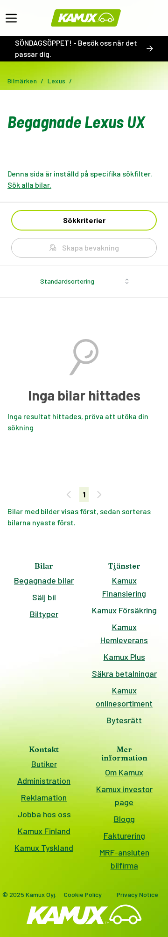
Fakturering (124, 835)
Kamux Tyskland (43, 847)
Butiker (44, 764)
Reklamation (44, 797)
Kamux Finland (44, 831)
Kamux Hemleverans (124, 633)
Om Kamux (124, 772)
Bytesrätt (124, 720)
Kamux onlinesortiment (124, 696)
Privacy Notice (137, 894)
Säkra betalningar (124, 673)
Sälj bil (44, 597)
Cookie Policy (83, 894)
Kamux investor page (124, 795)
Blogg (124, 819)
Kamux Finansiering (124, 586)
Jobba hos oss (44, 814)
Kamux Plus (124, 657)
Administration (43, 780)
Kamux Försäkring (124, 610)
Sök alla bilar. (29, 184)
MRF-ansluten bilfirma (124, 858)
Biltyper (44, 614)
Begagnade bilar (44, 580)
